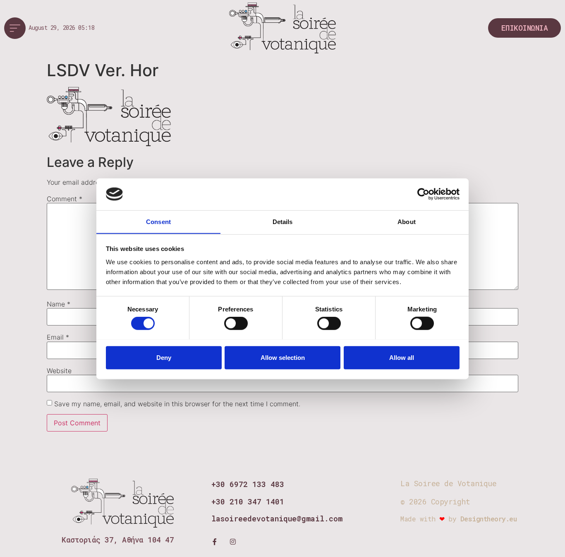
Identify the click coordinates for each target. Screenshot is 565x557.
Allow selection (283, 357)
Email (58, 337)
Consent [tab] (158, 221)
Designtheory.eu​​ (488, 518)
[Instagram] (233, 541)
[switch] (236, 323)
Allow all (401, 357)
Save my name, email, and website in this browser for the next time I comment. (177, 403)
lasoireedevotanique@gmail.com (276, 518)
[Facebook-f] (214, 541)
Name (58, 304)
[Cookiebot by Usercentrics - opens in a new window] (423, 194)
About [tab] (406, 221)
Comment (64, 198)
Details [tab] (283, 221)
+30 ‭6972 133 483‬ (247, 484)
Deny (163, 357)
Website (59, 370)
